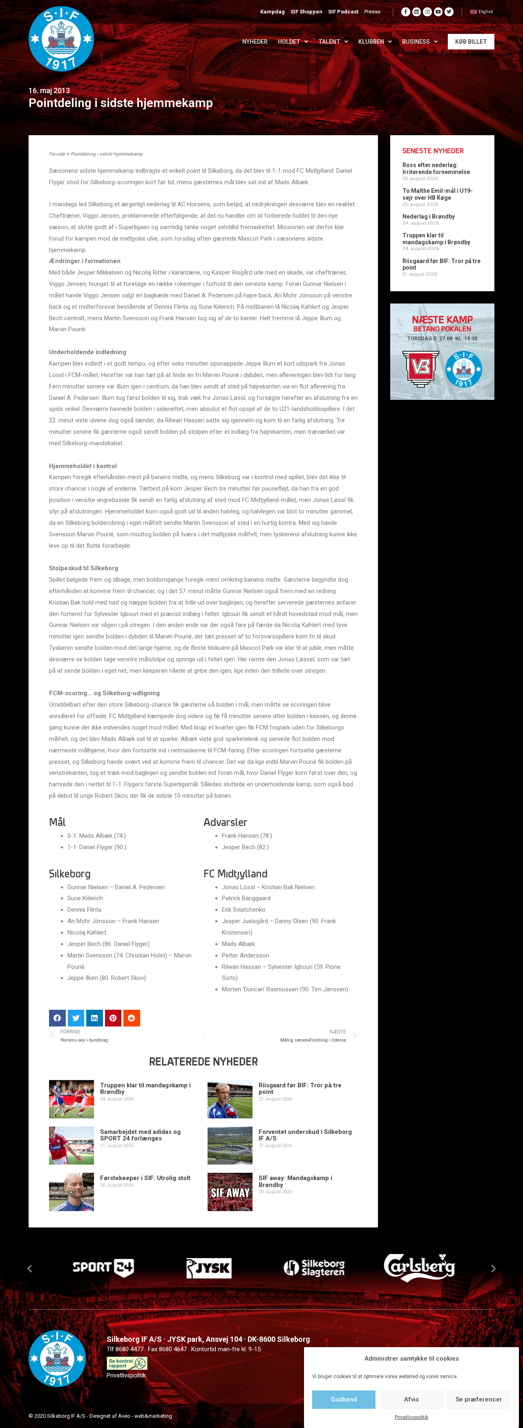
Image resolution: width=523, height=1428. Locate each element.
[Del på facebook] (57, 1018)
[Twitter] (449, 11)
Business (416, 41)
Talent (329, 41)
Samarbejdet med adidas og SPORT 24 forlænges (140, 1135)
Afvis (411, 1399)
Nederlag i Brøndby (428, 216)
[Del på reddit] (131, 1018)
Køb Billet (471, 41)
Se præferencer (479, 1399)
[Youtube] (438, 11)
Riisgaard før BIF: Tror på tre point (300, 1089)
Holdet (289, 41)
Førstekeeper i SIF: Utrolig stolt (145, 1178)
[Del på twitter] (76, 1018)
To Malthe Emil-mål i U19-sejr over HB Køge (437, 194)
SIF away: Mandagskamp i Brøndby (295, 1181)
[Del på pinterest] (113, 1018)
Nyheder (255, 41)
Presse (372, 12)
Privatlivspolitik (411, 1417)
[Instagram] (427, 11)
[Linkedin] (416, 11)
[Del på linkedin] (94, 1018)
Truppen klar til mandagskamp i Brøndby (145, 1089)
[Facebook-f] (405, 11)
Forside (57, 154)
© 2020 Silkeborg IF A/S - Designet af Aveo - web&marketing (100, 1416)
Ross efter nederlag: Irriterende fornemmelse (436, 168)
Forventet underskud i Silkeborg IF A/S (305, 1135)
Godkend (344, 1399)
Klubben (371, 41)
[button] (30, 1268)
